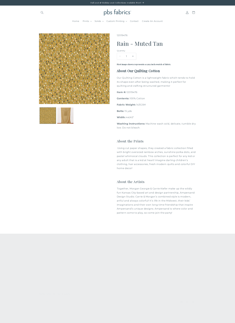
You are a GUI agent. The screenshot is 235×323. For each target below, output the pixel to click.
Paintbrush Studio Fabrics (112, 320)
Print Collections (48, 253)
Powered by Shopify (132, 320)
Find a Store (86, 273)
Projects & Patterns (90, 283)
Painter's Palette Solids (51, 263)
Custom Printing (48, 268)
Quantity (121, 51)
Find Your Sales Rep (90, 268)
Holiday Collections (49, 258)
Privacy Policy (87, 288)
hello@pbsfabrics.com (175, 262)
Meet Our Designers (91, 263)
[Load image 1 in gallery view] (48, 116)
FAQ (82, 253)
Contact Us (86, 258)
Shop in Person (47, 273)
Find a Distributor (89, 278)
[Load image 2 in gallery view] (65, 116)
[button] (42, 12)
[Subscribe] (87, 301)
